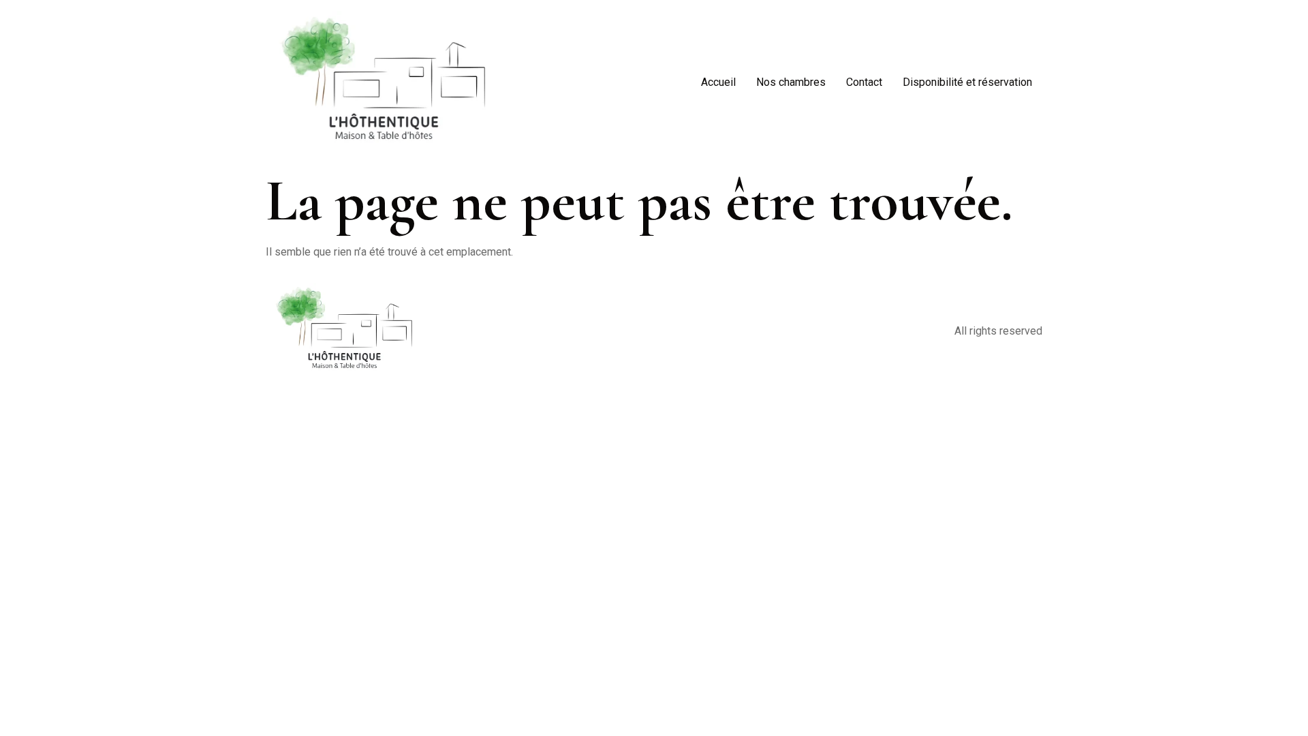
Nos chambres (791, 82)
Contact (864, 82)
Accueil (718, 82)
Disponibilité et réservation (967, 82)
